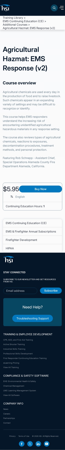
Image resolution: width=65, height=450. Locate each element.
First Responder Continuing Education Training (25, 358)
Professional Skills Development (18, 353)
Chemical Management (13, 386)
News (5, 409)
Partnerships (9, 418)
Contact (7, 423)
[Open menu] (61, 7)
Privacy (12, 436)
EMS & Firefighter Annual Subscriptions (31, 231)
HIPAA (10, 248)
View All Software (11, 395)
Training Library (13, 17)
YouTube (46, 444)
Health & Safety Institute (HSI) (5, 7)
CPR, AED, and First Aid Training (18, 340)
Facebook (21, 444)
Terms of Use (23, 436)
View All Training (11, 367)
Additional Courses (15, 24)
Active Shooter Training (14, 344)
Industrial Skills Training (14, 349)
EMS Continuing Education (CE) (23, 21)
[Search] (54, 7)
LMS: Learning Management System (19, 390)
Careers (6, 414)
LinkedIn (38, 444)
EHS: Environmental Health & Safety (19, 381)
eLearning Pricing (11, 363)
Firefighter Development (21, 240)
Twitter (30, 444)
